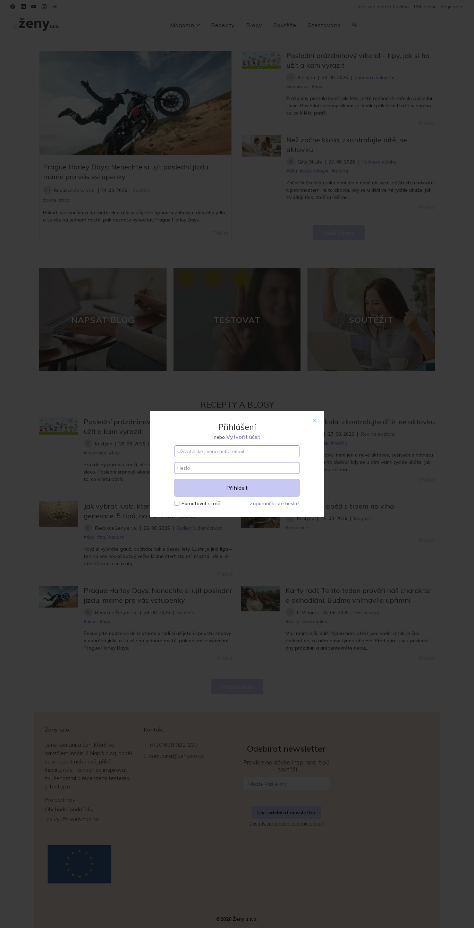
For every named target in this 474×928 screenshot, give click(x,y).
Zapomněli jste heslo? (274, 503)
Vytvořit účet (243, 436)
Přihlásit (237, 487)
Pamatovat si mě (200, 503)
